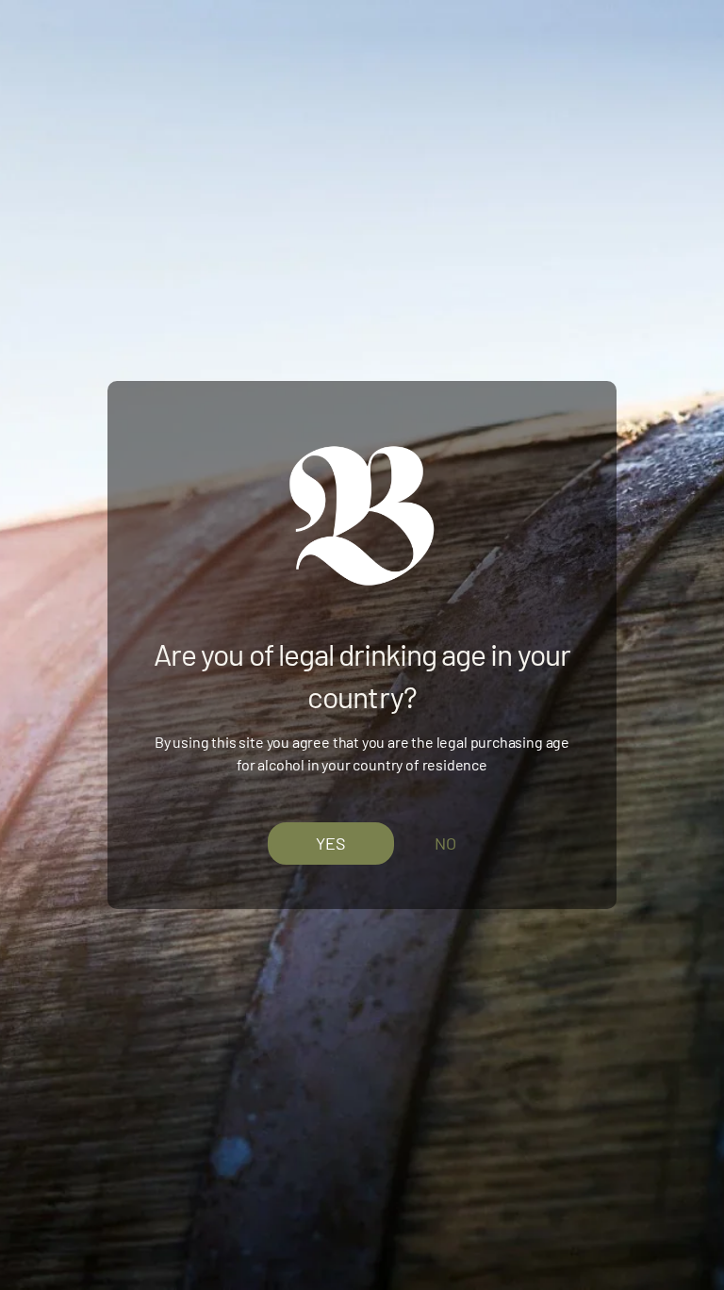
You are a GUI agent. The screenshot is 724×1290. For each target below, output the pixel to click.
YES (331, 842)
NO (445, 843)
